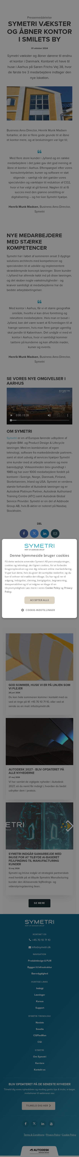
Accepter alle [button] (39, 600)
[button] (39, 610)
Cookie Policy (52, 588)
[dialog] (39, 578)
